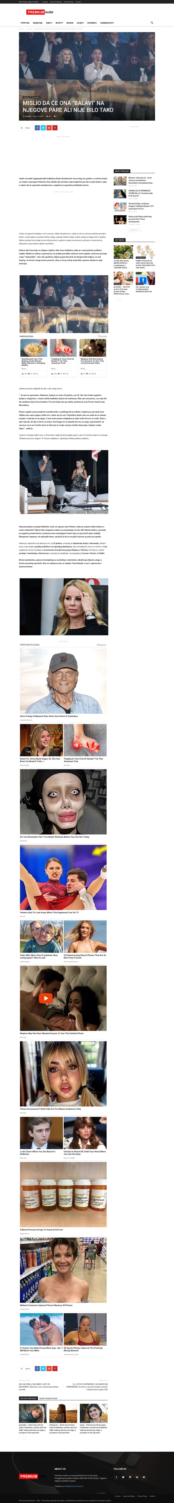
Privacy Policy (68, 2)
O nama (45, 2)
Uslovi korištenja (55, 2)
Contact (78, 2)
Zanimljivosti (107, 23)
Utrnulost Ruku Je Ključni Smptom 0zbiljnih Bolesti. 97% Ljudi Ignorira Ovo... (141, 206)
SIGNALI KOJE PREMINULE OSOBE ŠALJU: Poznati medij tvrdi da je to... (141, 193)
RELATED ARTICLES (28, 1398)
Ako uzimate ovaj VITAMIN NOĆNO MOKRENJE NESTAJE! (144, 289)
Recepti (59, 23)
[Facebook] (116, 1477)
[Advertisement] (63, 156)
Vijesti (49, 23)
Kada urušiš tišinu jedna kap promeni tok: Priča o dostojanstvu (140, 219)
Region (69, 23)
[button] (152, 23)
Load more (134, 230)
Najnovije (37, 23)
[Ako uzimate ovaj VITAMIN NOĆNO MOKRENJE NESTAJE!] (145, 278)
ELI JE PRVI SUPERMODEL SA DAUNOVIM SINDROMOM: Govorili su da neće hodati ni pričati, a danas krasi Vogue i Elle (87, 1387)
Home (21, 29)
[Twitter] (123, 1477)
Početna (25, 23)
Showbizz (92, 23)
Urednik (28, 116)
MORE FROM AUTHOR (48, 1398)
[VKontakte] (136, 1477)
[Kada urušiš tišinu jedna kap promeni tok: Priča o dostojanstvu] (120, 219)
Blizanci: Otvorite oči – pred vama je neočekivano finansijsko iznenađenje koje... (141, 180)
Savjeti (80, 23)
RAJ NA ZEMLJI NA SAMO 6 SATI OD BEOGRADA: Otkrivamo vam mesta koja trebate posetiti (38, 1387)
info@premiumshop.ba (73, 1486)
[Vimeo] (130, 1477)
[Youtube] (143, 1477)
